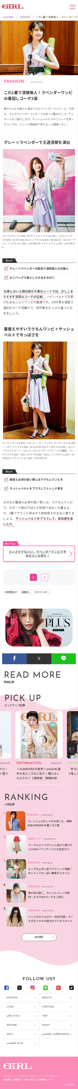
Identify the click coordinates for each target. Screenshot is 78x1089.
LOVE (10, 1007)
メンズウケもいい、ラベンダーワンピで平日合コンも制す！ (38, 553)
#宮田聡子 (11, 592)
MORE (39, 937)
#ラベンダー (42, 592)
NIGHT (46, 1025)
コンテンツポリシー (50, 1076)
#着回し (26, 592)
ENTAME (12, 1025)
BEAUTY (47, 998)
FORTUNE (48, 1007)
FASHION (12, 998)
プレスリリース (10, 1076)
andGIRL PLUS (15, 1043)
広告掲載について (45, 1080)
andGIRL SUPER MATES (55, 1034)
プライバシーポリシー (29, 1076)
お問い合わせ (29, 1080)
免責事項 (7, 1080)
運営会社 (17, 1080)
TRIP (44, 1016)
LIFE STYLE (13, 1016)
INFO (10, 1034)
